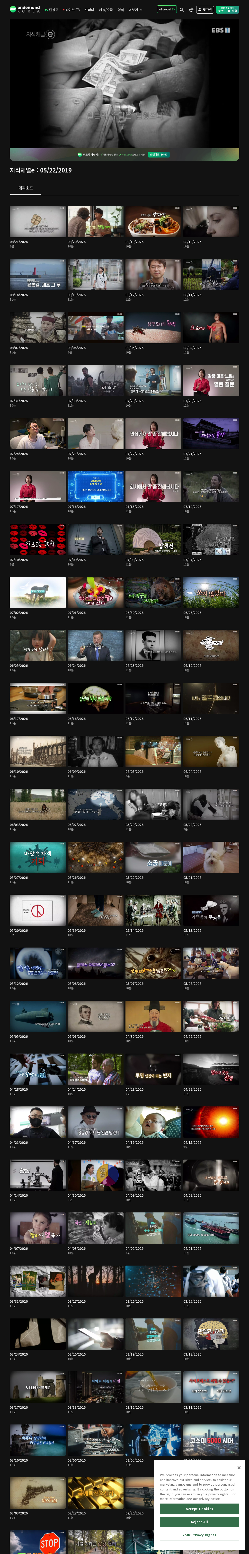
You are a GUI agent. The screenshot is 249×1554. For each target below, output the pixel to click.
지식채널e (22, 170)
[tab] (25, 188)
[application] (124, 83)
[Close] (239, 1467)
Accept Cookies (199, 1508)
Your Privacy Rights (199, 1535)
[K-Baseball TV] (167, 9)
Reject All (199, 1522)
